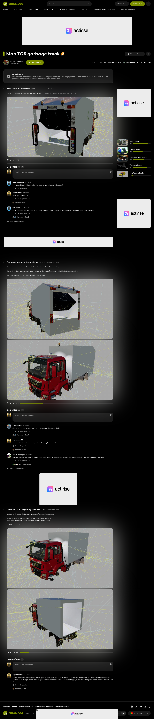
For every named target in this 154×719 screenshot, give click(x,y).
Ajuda (14, 706)
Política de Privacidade (44, 706)
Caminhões (130, 62)
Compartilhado (136, 54)
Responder (23, 188)
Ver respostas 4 (23, 435)
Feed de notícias (127, 10)
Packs (84, 10)
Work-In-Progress (67, 10)
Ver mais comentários (15, 222)
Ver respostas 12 (25, 464)
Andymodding (18, 182)
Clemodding (17, 207)
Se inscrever (36, 62)
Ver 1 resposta (20, 202)
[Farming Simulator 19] (63, 54)
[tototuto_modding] (6, 62)
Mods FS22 (33, 10)
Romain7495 (17, 425)
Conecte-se (121, 4)
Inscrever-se (137, 4)
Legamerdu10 (18, 440)
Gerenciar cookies (62, 706)
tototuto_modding (17, 61)
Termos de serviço (26, 706)
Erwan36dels (17, 193)
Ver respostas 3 (23, 217)
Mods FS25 (17, 10)
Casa (5, 10)
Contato (6, 706)
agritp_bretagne (19, 455)
